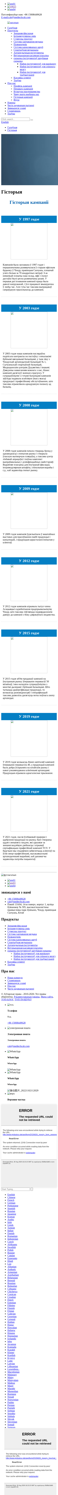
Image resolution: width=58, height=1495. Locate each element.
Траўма (17, 80)
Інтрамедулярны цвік (25, 36)
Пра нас (11, 83)
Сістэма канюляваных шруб (28, 47)
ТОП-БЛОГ (7, 999)
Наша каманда (15, 977)
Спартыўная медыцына (26, 50)
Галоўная (12, 27)
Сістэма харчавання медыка (28, 41)
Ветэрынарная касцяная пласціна (31, 55)
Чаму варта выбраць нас (26, 94)
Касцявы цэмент (22, 77)
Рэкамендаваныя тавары (27, 996)
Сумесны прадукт (23, 39)
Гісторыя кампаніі (23, 97)
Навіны (11, 102)
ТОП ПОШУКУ (23, 999)
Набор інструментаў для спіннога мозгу (35, 956)
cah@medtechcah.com (18, 901)
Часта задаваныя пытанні (20, 105)
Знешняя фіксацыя (23, 33)
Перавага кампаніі (23, 88)
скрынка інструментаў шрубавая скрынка (29, 950)
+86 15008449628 (16, 899)
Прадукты (12, 30)
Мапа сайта (47, 996)
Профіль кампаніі (23, 86)
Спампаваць (13, 111)
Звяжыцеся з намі (16, 108)
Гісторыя (12, 130)
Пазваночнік (20, 44)
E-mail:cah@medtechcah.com (15, 17)
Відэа (16, 100)
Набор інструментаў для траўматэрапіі (32, 73)
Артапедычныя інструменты (29, 52)
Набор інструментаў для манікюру (38, 64)
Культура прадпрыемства (27, 91)
